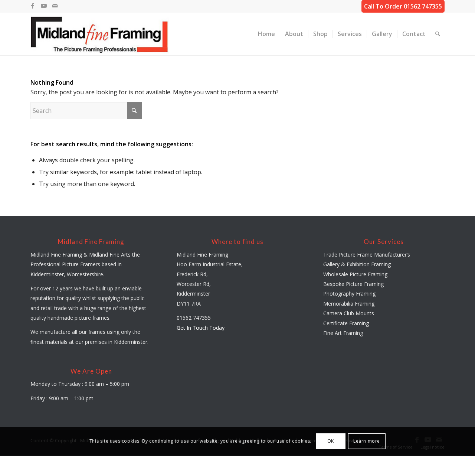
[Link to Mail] (54, 5)
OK (330, 441)
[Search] (437, 34)
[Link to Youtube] (43, 5)
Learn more (366, 441)
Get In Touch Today (201, 327)
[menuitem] (266, 34)
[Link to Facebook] (32, 5)
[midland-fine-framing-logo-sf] (99, 34)
